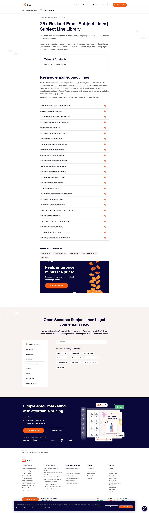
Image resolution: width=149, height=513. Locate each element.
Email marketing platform (29, 468)
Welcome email (76, 358)
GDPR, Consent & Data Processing (115, 484)
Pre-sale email (75, 353)
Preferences (112, 506)
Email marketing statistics (72, 473)
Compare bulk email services (52, 477)
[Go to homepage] (27, 4)
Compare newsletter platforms (52, 479)
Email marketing (26, 471)
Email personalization (71, 480)
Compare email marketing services (51, 469)
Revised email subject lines (55, 64)
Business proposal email (89, 253)
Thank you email (88, 353)
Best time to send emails (72, 478)
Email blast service (27, 478)
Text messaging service (28, 483)
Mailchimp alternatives (50, 484)
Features (76, 5)
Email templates (26, 488)
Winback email (76, 362)
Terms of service (113, 476)
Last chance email (62, 358)
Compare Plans (56, 430)
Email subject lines (52, 17)
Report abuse (91, 473)
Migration (95, 5)
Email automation (27, 473)
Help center (90, 468)
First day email (46, 253)
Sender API (90, 478)
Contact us (112, 471)
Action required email (60, 253)
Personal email (74, 253)
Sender (42, 17)
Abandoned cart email (92, 358)
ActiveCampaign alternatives (52, 489)
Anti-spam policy (113, 478)
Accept (126, 506)
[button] (144, 508)
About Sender (112, 468)
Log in (110, 5)
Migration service (92, 471)
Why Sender (112, 489)
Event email (60, 367)
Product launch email (90, 362)
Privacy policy (112, 480)
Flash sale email (61, 353)
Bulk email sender (27, 476)
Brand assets (112, 487)
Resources (86, 5)
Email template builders (50, 481)
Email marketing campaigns (73, 468)
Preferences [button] (52, 507)
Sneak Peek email (62, 362)
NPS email (45, 258)
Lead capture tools (27, 490)
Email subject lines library (72, 483)
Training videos (91, 476)
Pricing (103, 5)
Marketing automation (28, 485)
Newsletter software (27, 480)
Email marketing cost (71, 476)
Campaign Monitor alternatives (52, 486)
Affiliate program (113, 473)
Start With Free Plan (119, 5)
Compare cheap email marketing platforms (53, 473)
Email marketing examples (72, 471)
